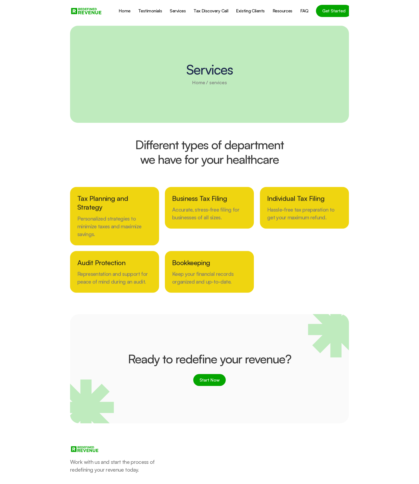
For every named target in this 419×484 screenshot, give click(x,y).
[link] (86, 11)
